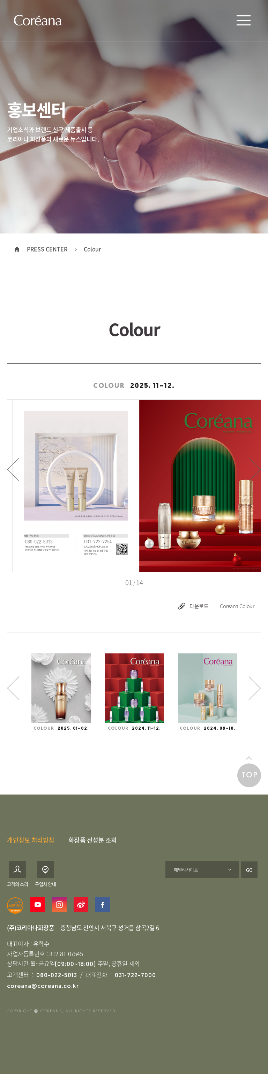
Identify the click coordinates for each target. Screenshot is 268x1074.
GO (249, 869)
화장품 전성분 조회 (92, 840)
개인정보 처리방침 (30, 840)
